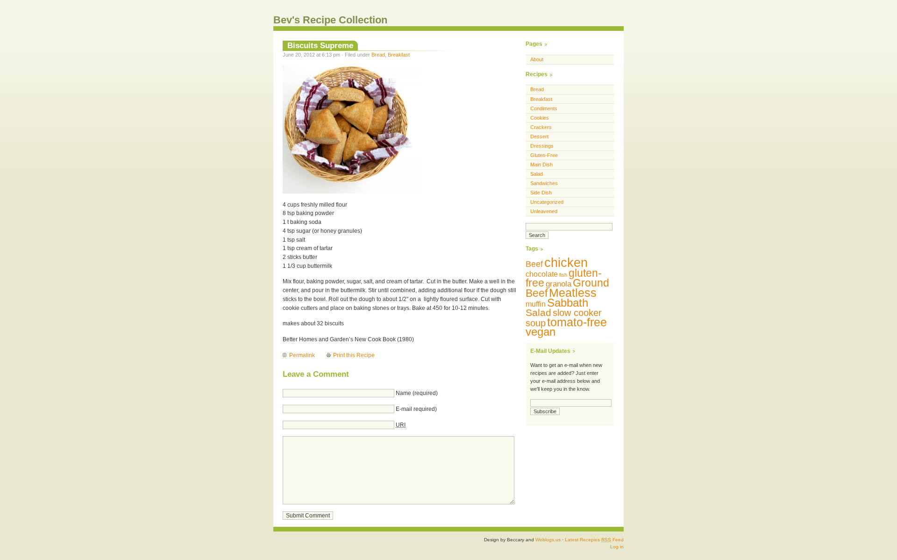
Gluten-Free (544, 155)
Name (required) (417, 393)
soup (536, 322)
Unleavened (543, 211)
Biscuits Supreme (320, 45)
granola (558, 284)
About (536, 59)
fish (563, 275)
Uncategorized (546, 202)
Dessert (539, 136)
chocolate (542, 274)
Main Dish (541, 164)
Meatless (573, 292)
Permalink (302, 355)
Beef (534, 264)
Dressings (542, 146)
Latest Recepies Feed (594, 539)
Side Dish (541, 192)
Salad (536, 174)
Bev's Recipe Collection (330, 20)
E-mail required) (416, 409)
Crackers (541, 127)
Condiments (543, 108)
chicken (566, 263)
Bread (378, 54)
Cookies (539, 118)
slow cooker (577, 312)
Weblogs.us (548, 539)
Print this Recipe (354, 355)
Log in (617, 546)
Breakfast (399, 54)
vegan (540, 331)
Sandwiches (544, 183)
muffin (536, 304)
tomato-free (577, 322)
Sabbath (567, 302)
